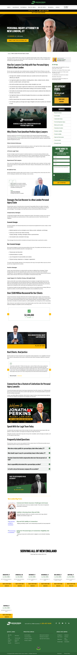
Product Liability (57, 134)
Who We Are (9, 636)
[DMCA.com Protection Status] (39, 648)
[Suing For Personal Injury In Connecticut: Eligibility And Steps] (12, 534)
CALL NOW (7, 576)
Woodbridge (60, 641)
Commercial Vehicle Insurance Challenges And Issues (32, 503)
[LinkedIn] (69, 623)
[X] (66, 623)
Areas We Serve (42, 7)
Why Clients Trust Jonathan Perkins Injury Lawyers (61, 70)
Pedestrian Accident (58, 128)
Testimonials (23, 7)
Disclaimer (59, 653)
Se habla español (66, 7)
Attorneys (17, 635)
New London (66, 639)
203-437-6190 (43, 10)
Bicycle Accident (57, 112)
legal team (19, 136)
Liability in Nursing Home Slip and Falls (28, 512)
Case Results (16, 7)
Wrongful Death (57, 143)
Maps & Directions (7, 583)
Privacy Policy (62, 179)
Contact (58, 7)
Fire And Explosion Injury (59, 121)
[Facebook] (56, 623)
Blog (9, 638)
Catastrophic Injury (58, 118)
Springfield (66, 641)
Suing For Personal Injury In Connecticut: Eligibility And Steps (33, 531)
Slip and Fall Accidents (45, 638)
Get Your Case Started (38, 12)
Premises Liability (58, 131)
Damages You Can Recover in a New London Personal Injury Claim (60, 72)
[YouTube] (62, 623)
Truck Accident (57, 140)
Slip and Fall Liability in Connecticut (27, 521)
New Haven (59, 636)
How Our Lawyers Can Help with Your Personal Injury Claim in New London (60, 68)
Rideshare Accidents (44, 636)
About (8, 7)
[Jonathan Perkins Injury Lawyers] (38, 2)
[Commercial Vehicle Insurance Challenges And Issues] (12, 506)
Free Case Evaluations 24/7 (18, 40)
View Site (7, 586)
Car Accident (57, 115)
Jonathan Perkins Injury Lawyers (21, 653)
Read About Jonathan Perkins (59, 57)
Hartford (66, 636)
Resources (50, 7)
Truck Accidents (28, 636)
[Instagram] (59, 623)
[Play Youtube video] (29, 410)
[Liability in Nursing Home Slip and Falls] (12, 515)
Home (9, 53)
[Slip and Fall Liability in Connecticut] (12, 525)
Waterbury (59, 639)
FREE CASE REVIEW (61, 100)
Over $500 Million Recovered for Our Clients (60, 74)
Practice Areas (32, 7)
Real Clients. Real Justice (56, 76)
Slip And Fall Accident (59, 137)
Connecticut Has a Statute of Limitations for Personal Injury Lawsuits (60, 79)
